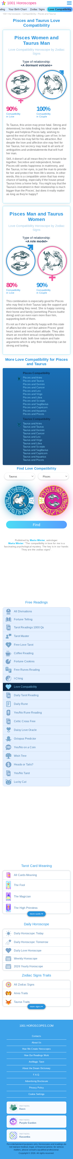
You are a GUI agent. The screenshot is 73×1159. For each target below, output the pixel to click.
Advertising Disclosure (36, 1081)
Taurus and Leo (31, 436)
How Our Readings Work (36, 1055)
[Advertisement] (36, 576)
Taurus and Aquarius (34, 456)
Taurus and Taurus (33, 426)
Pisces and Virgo (32, 394)
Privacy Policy (36, 1087)
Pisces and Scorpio (34, 400)
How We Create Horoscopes (36, 1049)
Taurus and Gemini (33, 430)
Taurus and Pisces (33, 459)
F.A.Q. (36, 1074)
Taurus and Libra (32, 443)
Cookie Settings (37, 1094)
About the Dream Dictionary (36, 1068)
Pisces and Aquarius (34, 410)
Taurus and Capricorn (35, 453)
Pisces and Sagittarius (35, 404)
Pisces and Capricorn (35, 407)
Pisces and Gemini (33, 384)
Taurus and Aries (32, 423)
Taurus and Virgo (32, 439)
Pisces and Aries (32, 377)
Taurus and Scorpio (34, 446)
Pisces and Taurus (33, 380)
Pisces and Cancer (34, 387)
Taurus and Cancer (33, 433)
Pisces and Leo (32, 390)
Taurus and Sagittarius (35, 450)
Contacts (36, 1036)
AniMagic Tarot (36, 1062)
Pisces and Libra (32, 397)
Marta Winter (37, 540)
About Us (36, 1042)
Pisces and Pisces (33, 413)
